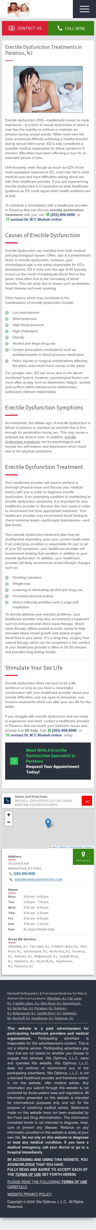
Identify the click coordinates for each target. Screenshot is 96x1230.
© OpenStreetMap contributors (80, 847)
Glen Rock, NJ (51, 1003)
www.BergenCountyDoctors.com (39, 879)
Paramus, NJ (44, 1008)
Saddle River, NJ (49, 1013)
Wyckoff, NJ (21, 1018)
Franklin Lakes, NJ (26, 1003)
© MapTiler (62, 847)
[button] (48, 823)
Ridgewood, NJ (24, 1013)
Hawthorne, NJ (42, 1018)
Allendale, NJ (56, 998)
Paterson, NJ (64, 1018)
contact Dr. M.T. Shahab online (36, 219)
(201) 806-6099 (24, 873)
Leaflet (53, 847)
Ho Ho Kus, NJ (23, 1008)
